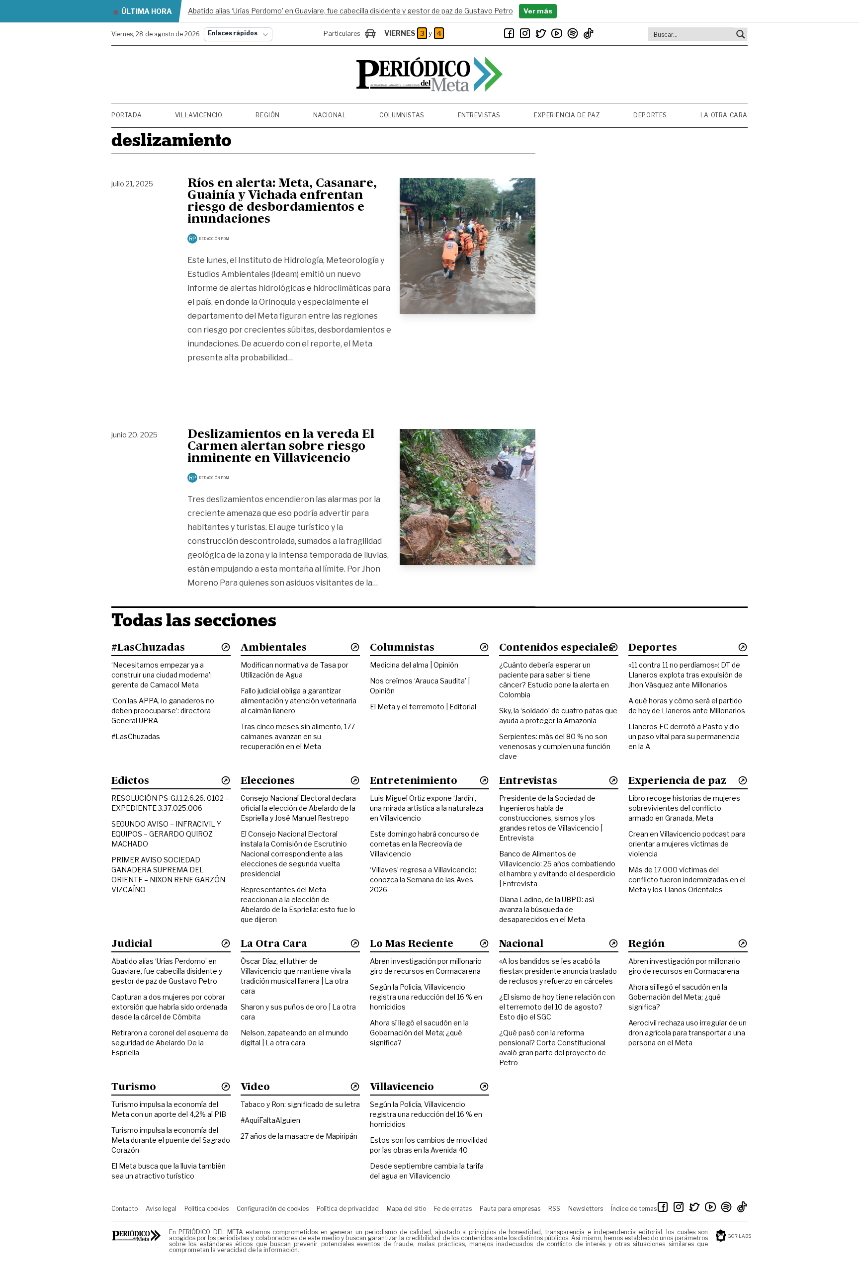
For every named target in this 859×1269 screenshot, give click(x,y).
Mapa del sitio (406, 1208)
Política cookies (206, 1208)
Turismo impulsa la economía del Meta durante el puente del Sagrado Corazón (170, 1140)
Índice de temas (634, 1208)
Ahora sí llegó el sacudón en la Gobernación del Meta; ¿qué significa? (419, 1032)
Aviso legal (161, 1208)
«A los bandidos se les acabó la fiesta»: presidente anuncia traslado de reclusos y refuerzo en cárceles (558, 971)
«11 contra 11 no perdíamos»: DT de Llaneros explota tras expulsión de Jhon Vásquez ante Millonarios (685, 675)
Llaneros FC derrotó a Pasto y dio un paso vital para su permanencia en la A (684, 736)
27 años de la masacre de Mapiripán (299, 1136)
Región (268, 115)
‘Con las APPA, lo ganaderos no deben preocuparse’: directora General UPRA (162, 710)
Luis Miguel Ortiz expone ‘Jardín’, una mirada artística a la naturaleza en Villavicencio (426, 808)
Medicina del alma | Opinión (414, 665)
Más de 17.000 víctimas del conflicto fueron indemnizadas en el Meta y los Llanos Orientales (687, 879)
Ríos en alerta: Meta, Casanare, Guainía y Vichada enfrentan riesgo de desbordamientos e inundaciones (282, 202)
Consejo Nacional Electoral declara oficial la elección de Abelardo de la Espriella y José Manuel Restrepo (298, 808)
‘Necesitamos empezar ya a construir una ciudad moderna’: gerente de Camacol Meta (161, 675)
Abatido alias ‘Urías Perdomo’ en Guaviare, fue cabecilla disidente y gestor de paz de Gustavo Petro (166, 971)
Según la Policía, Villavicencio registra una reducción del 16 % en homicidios (426, 997)
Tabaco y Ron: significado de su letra (300, 1104)
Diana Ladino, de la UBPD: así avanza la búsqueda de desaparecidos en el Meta (546, 909)
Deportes (650, 115)
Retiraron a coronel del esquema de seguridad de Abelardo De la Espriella (170, 1042)
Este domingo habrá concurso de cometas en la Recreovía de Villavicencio (424, 844)
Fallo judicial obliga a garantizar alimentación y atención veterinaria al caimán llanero (298, 700)
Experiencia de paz (567, 115)
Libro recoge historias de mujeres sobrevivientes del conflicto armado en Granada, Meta (684, 808)
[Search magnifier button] (741, 34)
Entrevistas (479, 115)
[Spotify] (573, 33)
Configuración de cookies (273, 1208)
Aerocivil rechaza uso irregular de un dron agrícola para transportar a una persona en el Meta (687, 1032)
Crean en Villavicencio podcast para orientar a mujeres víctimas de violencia (687, 844)
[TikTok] (589, 33)
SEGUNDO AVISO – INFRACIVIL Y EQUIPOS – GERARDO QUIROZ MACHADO (166, 834)
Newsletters (585, 1208)
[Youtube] (557, 33)
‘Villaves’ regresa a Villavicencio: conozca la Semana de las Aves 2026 (423, 879)
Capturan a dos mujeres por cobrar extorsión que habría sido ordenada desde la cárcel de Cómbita (169, 1007)
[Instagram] (525, 33)
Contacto (124, 1208)
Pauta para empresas (510, 1208)
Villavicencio (199, 115)
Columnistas (402, 115)
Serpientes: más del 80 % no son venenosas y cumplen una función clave (554, 746)
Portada (126, 115)
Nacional (329, 115)
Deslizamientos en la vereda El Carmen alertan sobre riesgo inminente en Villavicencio (280, 447)
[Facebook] (509, 33)
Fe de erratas (453, 1208)
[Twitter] (541, 33)
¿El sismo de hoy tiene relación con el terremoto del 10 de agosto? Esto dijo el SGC (557, 1007)
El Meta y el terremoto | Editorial (423, 706)
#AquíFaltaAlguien (270, 1120)
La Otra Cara (724, 115)
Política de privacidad (348, 1208)
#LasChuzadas (135, 736)
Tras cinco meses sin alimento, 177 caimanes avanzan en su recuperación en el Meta (298, 736)
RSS (554, 1208)
